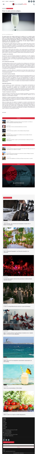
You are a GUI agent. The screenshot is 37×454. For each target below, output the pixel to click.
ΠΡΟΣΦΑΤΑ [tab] (18, 118)
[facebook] (29, 1)
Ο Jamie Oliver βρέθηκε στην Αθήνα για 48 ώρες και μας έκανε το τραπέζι (19, 158)
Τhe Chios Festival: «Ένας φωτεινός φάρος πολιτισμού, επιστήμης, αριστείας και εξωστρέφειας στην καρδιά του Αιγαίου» (20, 149)
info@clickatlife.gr (7, 433)
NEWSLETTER (11, 1)
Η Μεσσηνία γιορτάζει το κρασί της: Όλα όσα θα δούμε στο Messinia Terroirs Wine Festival (19, 140)
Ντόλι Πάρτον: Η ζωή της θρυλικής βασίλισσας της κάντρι (16, 126)
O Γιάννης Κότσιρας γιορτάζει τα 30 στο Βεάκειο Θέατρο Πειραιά (17, 130)
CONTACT (7, 1)
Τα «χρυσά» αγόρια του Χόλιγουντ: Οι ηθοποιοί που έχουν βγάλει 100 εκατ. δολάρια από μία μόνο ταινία (19, 135)
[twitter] (34, 1)
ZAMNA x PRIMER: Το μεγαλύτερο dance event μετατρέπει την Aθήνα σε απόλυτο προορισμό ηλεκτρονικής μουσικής (19, 122)
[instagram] (31, 1)
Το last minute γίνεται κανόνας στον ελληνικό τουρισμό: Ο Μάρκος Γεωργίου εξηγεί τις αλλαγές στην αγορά (20, 154)
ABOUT (3, 1)
